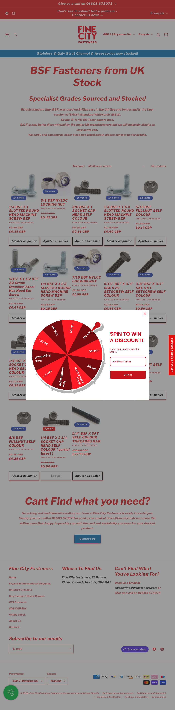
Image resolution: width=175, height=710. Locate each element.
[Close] (145, 314)
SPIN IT (128, 374)
